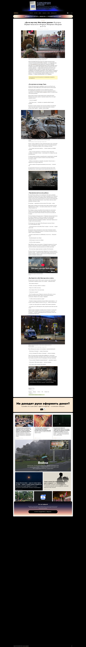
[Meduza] (16, 13)
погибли (44, 92)
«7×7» (45, 74)
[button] (43, 44)
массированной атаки (35, 64)
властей (44, 65)
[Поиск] (70, 13)
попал (41, 61)
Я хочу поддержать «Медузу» (43, 511)
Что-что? (34, 393)
